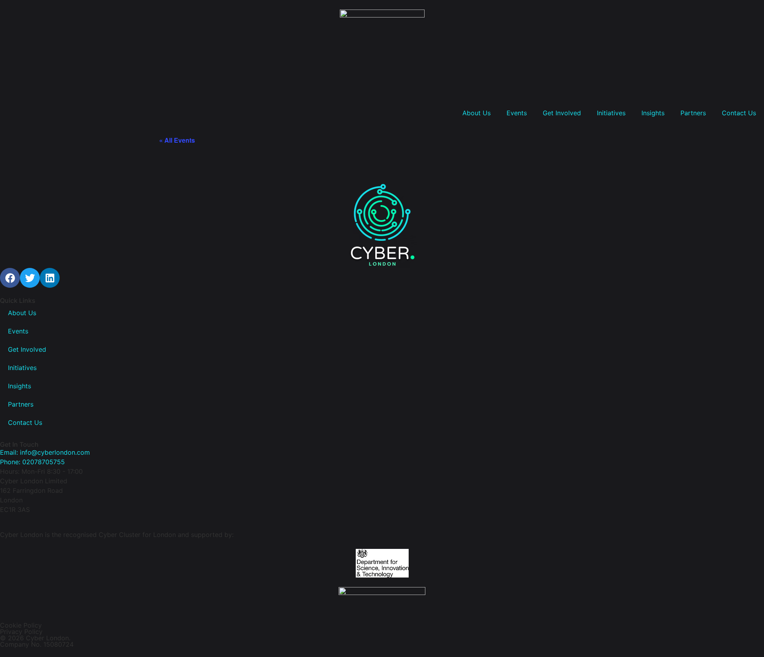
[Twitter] (30, 278)
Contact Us (739, 113)
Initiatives (611, 113)
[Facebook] (10, 278)
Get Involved (562, 113)
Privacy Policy (21, 632)
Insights (653, 113)
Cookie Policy (21, 625)
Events (517, 113)
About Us (476, 113)
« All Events (177, 140)
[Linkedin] (50, 278)
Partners (693, 113)
